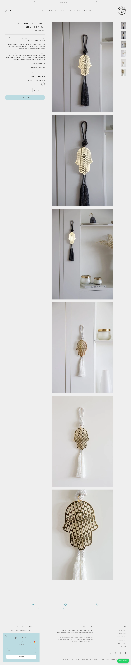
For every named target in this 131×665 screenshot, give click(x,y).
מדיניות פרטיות (122, 630)
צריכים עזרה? (123, 661)
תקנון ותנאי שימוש (121, 637)
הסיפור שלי (53, 10)
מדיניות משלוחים (122, 643)
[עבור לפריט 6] (123, 72)
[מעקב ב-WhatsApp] (110, 653)
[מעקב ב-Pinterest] (115, 653)
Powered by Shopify (114, 659)
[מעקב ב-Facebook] (125, 653)
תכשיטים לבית (75, 10)
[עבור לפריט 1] (123, 25)
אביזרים (63, 10)
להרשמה (21, 657)
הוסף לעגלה (25, 97)
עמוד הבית (87, 10)
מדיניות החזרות (122, 634)
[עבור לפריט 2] (123, 35)
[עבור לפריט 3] (123, 44)
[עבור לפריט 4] (123, 54)
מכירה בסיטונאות (122, 640)
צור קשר (43, 10)
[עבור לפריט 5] (123, 63)
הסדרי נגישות (123, 646)
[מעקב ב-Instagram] (120, 653)
